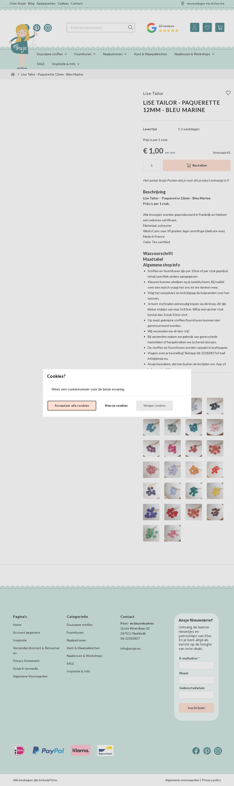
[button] (71, 406)
